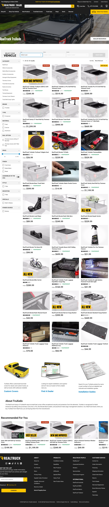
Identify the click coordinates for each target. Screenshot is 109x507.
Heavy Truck (56, 478)
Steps (57, 11)
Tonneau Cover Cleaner (8, 96)
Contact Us (95, 461)
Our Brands (37, 467)
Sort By (92, 60)
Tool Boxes (5, 90)
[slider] (2, 154)
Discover (71, 11)
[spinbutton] (5, 157)
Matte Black (8, 168)
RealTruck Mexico (77, 489)
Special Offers (57, 474)
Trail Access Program (78, 474)
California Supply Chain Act (62, 502)
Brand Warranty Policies (98, 488)
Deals (63, 11)
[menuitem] (3, 12)
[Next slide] (106, 435)
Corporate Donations (78, 464)
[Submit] (25, 479)
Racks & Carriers (6, 87)
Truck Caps (49, 11)
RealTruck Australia (78, 482)
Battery (7, 211)
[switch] (11, 177)
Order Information (97, 464)
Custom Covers (11, 391)
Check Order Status (97, 474)
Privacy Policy (37, 474)
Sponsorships (76, 471)
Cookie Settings (74, 502)
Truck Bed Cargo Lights (8, 99)
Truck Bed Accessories (8, 83)
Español (94, 491)
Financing (95, 467)
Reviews (75, 467)
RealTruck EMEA (77, 486)
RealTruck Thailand (78, 492)
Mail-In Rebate (9, 203)
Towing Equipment (7, 93)
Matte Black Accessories (8, 71)
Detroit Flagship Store (40, 490)
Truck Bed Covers (38, 11)
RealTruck (5, 64)
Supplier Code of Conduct (40, 478)
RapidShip (56, 464)
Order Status (104, 1)
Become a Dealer (38, 487)
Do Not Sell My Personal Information (46, 502)
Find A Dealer (47, 391)
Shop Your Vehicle (14, 11)
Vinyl (6, 124)
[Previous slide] (2, 435)
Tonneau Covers (6, 80)
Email (1, 476)
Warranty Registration (98, 484)
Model (67, 52)
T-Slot (6, 186)
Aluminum (7, 130)
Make (44, 52)
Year (21, 52)
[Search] (72, 6)
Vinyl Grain (8, 165)
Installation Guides (87, 392)
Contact (96, 1)
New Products (26, 11)
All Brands (56, 471)
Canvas (7, 127)
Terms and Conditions (84, 502)
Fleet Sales (95, 495)
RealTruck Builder (55, 1)
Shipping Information (97, 471)
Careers (36, 464)
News (35, 471)
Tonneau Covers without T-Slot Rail (12, 139)
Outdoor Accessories (7, 74)
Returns (94, 478)
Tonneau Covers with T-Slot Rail (12, 144)
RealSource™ (76, 461)
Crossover (7, 116)
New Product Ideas (58, 481)
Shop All (3, 11)
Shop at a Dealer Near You (84, 1)
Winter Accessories (7, 68)
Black (6, 171)
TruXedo (7, 107)
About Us (36, 461)
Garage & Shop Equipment (9, 77)
